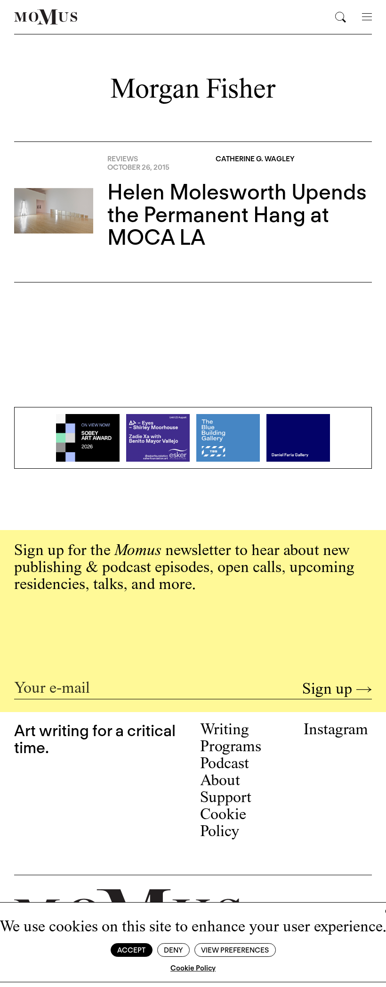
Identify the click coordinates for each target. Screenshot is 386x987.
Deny (173, 950)
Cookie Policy (193, 968)
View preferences (235, 950)
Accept (131, 950)
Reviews (122, 159)
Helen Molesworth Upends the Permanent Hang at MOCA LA (237, 214)
